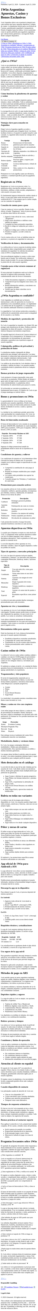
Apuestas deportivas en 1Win (15, 47)
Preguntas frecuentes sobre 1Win (12, 56)
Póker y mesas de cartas (22, 51)
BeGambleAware (26, 1287)
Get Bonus (4, 39)
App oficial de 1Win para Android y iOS (18, 52)
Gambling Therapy (11, 1287)
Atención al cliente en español (21, 54)
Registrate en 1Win (19, 43)
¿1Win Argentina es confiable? (16, 44)
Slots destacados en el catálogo (17, 49)
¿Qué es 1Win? (6, 43)
